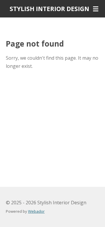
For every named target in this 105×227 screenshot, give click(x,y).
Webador (36, 211)
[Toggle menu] (95, 9)
